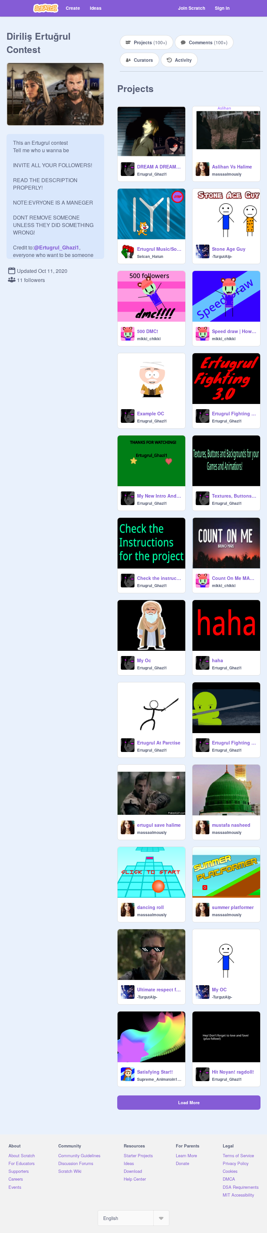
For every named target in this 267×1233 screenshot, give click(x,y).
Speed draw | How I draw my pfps (234, 331)
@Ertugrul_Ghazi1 (56, 247)
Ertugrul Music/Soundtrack (159, 249)
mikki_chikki (149, 339)
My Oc (144, 660)
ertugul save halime (159, 825)
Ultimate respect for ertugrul (159, 989)
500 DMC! (147, 331)
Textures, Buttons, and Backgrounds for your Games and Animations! (234, 495)
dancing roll (150, 907)
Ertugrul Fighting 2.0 (234, 742)
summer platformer (233, 907)
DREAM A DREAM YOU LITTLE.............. (159, 166)
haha (217, 660)
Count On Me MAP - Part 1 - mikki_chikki (234, 578)
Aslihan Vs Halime (232, 166)
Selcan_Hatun (150, 256)
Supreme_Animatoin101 (159, 1079)
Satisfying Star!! (155, 1071)
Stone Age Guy (229, 249)
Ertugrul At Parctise (158, 742)
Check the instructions (159, 578)
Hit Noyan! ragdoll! (233, 1071)
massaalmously (227, 174)
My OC (219, 989)
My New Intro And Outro (159, 495)
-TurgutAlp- (222, 256)
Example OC (150, 413)
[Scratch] (46, 8)
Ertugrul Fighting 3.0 (234, 413)
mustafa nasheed (231, 825)
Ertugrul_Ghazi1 (152, 174)
